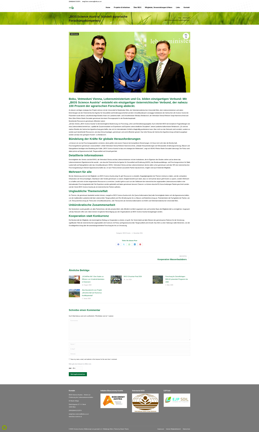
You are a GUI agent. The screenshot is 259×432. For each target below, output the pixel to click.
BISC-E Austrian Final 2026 (133, 276)
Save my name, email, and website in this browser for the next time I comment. (94, 359)
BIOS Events (74, 34)
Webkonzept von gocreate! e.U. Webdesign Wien (98, 429)
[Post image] (74, 280)
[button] (4, 427)
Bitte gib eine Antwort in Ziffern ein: (80, 364)
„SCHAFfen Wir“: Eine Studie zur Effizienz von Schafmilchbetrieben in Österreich (93, 279)
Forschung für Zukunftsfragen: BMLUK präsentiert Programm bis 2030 (176, 279)
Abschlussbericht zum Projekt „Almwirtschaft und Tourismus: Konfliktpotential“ (92, 292)
